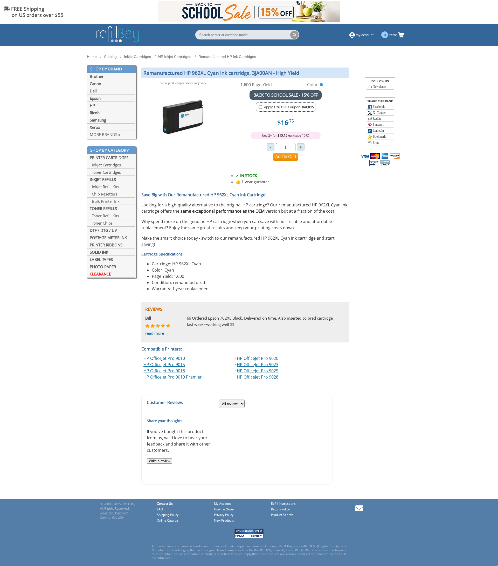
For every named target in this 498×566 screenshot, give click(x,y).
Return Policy (280, 509)
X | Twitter (379, 112)
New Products (224, 521)
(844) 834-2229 (475, 12)
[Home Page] (118, 41)
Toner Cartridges (105, 172)
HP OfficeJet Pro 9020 (257, 358)
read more (154, 333)
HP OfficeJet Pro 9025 (257, 371)
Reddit (376, 118)
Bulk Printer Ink (105, 201)
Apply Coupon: (289, 107)
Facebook (378, 107)
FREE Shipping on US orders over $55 (33, 11)
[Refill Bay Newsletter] (359, 510)
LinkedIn (378, 130)
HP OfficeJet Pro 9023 (257, 364)
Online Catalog (167, 521)
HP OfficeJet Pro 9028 (257, 377)
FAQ (160, 509)
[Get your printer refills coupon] (249, 20)
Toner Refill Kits (104, 215)
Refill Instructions (283, 504)
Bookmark (379, 136)
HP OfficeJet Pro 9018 (164, 371)
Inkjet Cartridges (105, 164)
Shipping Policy (167, 515)
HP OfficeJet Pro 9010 (164, 358)
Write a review (159, 461)
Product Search (282, 515)
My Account (222, 504)
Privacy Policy (223, 515)
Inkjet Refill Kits (104, 186)
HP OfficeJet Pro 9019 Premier (172, 377)
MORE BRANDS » (105, 134)
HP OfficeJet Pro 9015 (164, 364)
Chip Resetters (103, 194)
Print (375, 142)
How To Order (224, 509)
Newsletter (379, 87)
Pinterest (377, 124)
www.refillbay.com (114, 513)
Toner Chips (101, 223)
